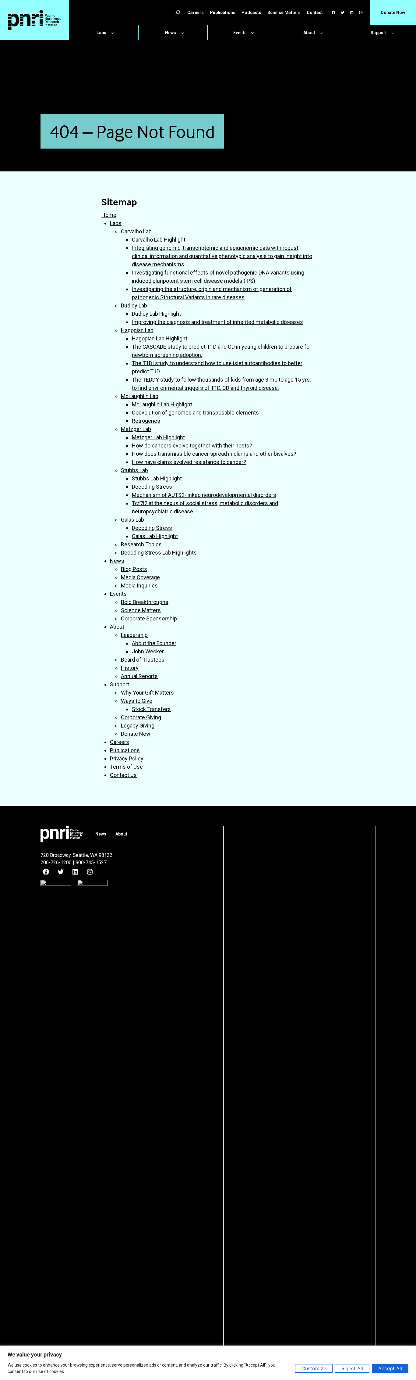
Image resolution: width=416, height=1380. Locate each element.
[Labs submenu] (112, 32)
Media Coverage (140, 577)
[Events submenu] (252, 32)
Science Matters (141, 610)
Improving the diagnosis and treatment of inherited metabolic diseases (217, 322)
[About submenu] (321, 32)
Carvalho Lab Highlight (158, 239)
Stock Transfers (151, 709)
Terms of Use (126, 767)
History (130, 668)
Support (119, 684)
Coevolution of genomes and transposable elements (195, 412)
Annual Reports (139, 676)
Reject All (352, 1368)
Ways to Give (136, 701)
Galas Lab (132, 519)
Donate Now (135, 734)
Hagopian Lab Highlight (159, 338)
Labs (116, 223)
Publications (125, 750)
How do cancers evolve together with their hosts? (192, 445)
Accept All (390, 1368)
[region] (208, 1363)
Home (108, 215)
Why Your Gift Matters (147, 692)
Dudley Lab (134, 305)
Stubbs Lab (134, 470)
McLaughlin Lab (139, 396)
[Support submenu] (393, 32)
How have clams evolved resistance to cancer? (189, 462)
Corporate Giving (141, 717)
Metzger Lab (136, 429)
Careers (119, 742)
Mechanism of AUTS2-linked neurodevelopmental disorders (204, 495)
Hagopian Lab (137, 330)
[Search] (178, 12)
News (117, 561)
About (117, 627)
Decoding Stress (152, 486)
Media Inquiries (139, 585)
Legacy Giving (137, 725)
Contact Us (123, 775)
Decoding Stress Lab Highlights (159, 552)
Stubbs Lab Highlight (157, 478)
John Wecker (148, 651)
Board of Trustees (142, 659)
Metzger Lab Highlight (158, 437)
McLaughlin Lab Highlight (162, 404)
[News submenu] (182, 32)
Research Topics (141, 544)
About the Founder (154, 643)
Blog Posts (134, 569)
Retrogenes (146, 421)
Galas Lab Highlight (155, 536)
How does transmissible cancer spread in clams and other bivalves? (214, 454)
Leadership (134, 635)
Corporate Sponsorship (149, 618)
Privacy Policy (126, 758)
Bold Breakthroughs (144, 602)
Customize (313, 1368)
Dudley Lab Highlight (156, 314)
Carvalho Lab (136, 231)
